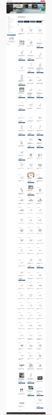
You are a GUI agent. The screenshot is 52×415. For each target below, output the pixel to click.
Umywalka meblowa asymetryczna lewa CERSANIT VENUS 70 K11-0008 (40, 339)
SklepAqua (10, 1)
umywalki (39, 21)
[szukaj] (32, 1)
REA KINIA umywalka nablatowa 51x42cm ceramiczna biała (30, 178)
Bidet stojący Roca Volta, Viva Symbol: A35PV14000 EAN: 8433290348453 (21, 34)
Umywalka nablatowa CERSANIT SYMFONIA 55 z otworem (20, 359)
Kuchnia (8, 30)
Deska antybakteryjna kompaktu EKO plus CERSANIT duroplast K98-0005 (40, 93)
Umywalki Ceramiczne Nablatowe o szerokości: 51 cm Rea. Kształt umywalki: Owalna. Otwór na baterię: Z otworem (21, 379)
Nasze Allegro (42, 3)
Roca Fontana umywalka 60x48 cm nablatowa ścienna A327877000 (40, 181)
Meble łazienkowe (9, 26)
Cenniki (19, 3)
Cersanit (8, 24)
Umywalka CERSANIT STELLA (21, 233)
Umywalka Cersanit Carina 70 (31, 243)
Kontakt (36, 3)
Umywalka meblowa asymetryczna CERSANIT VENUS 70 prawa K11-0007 (31, 339)
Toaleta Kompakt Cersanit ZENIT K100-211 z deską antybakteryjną (21, 193)
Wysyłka (14, 3)
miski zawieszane (33, 21)
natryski (8, 28)
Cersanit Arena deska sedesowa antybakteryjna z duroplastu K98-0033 (21, 81)
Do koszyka (40, 47)
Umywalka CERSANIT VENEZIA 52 (31, 233)
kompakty (27, 21)
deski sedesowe (20, 21)
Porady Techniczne (38, 1)
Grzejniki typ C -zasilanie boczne (10, 21)
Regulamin (31, 3)
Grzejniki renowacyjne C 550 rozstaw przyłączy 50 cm (11, 19)
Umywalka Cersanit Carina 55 (21, 243)
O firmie (9, 3)
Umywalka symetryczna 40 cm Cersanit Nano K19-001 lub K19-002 (31, 369)
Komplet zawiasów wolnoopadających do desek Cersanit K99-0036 (31, 143)
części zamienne (9, 29)
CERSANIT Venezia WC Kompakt (21, 70)
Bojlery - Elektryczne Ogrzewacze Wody (11, 20)
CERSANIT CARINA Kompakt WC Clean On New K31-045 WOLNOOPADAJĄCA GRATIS (40, 43)
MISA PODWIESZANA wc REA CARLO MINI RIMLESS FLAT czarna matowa (39, 143)
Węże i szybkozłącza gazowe (10, 32)
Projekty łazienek (25, 3)
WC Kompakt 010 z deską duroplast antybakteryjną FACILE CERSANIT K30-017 (31, 379)
